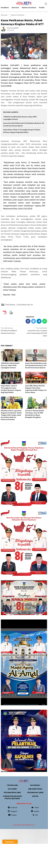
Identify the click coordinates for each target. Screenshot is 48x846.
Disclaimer (12, 789)
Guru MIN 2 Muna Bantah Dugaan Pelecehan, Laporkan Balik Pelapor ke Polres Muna (36, 389)
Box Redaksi (35, 785)
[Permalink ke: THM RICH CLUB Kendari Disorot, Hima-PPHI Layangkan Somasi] (12, 355)
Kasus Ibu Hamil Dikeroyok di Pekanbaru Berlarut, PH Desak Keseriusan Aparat (36, 365)
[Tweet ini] (33, 321)
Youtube (14, 815)
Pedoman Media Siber (12, 792)
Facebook (14, 807)
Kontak (35, 796)
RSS (36, 815)
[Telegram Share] (39, 321)
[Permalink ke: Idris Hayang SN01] (3, 29)
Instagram (13, 811)
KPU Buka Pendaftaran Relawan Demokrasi (9, 330)
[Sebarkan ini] (28, 321)
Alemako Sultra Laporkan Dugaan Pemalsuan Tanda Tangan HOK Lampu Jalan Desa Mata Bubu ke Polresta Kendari (11, 415)
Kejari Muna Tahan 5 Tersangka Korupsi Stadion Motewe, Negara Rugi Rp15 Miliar (11, 389)
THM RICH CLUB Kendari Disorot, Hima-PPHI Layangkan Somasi (10, 365)
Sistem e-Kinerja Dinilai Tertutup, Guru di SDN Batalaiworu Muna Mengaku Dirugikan (34, 413)
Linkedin (36, 811)
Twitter (36, 807)
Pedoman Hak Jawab (35, 792)
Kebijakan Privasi (35, 789)
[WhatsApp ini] (44, 321)
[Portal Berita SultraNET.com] (24, 3)
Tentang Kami (12, 785)
